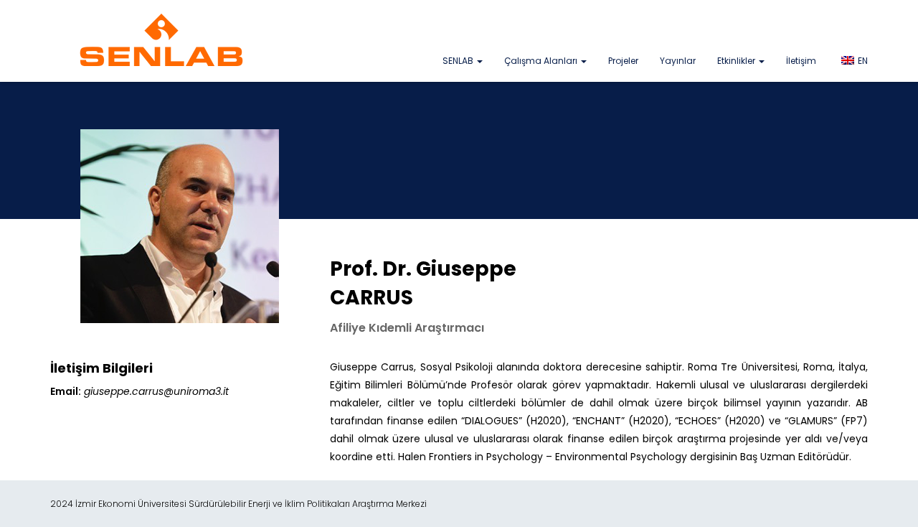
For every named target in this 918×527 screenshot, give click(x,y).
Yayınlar (678, 61)
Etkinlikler (737, 61)
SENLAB (459, 61)
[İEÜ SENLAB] (161, 40)
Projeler (623, 61)
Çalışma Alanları (541, 61)
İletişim (801, 61)
